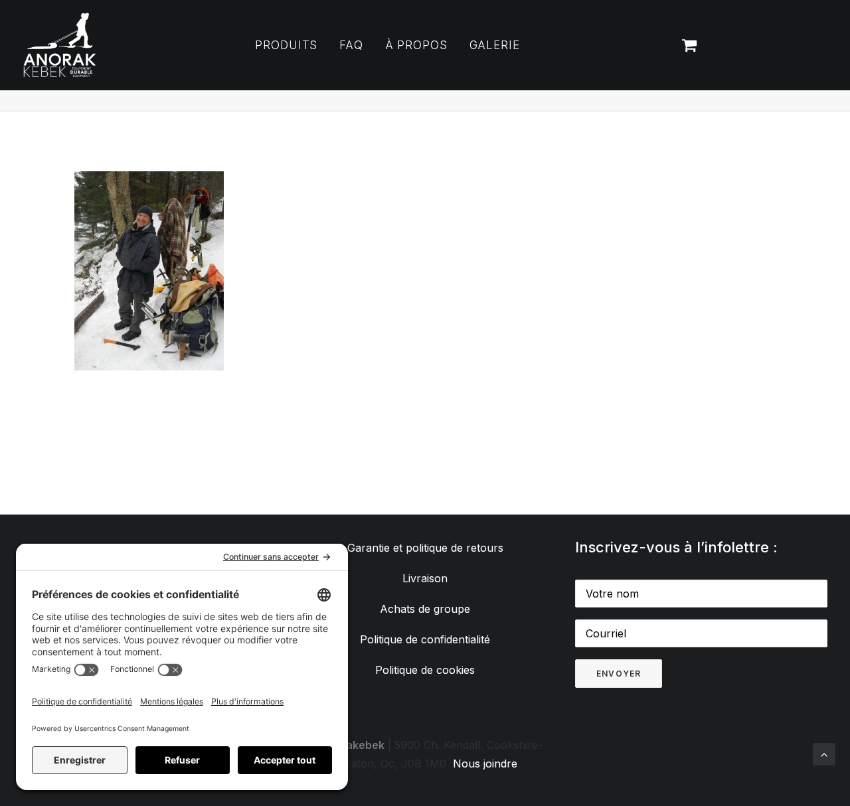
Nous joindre (485, 763)
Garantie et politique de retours (425, 547)
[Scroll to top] (824, 753)
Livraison (425, 578)
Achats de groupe (425, 608)
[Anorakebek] (60, 45)
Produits (286, 45)
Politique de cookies (425, 670)
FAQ (351, 45)
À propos (416, 45)
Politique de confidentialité (425, 639)
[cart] (688, 45)
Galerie (494, 45)
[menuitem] (286, 45)
